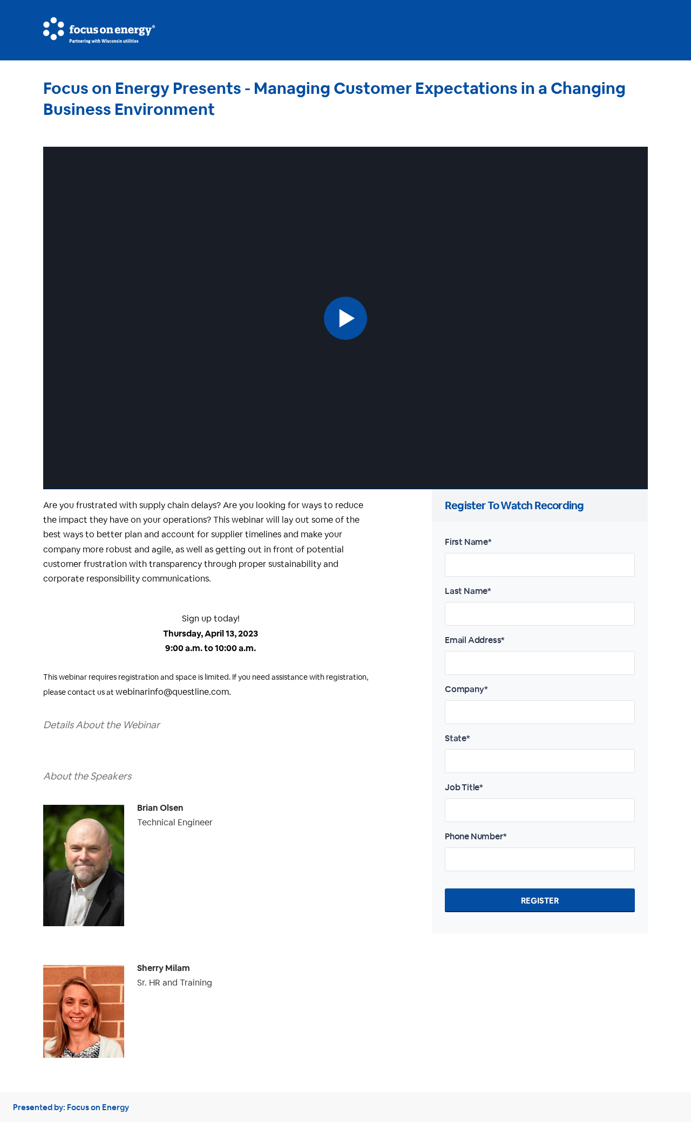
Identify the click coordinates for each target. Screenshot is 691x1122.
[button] (345, 318)
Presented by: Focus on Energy (71, 1107)
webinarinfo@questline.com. (173, 691)
